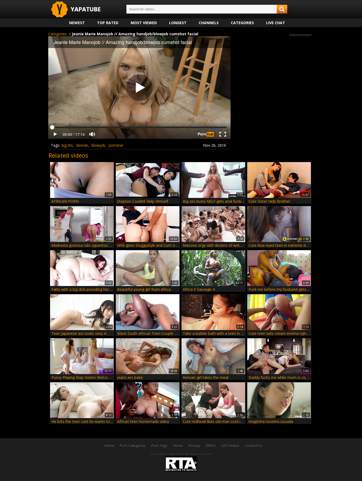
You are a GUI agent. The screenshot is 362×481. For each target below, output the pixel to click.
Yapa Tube (80, 10)
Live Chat (275, 22)
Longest (178, 22)
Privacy (194, 445)
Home (109, 445)
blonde (82, 145)
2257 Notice (230, 445)
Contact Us (253, 445)
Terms (178, 445)
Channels (209, 22)
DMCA (210, 445)
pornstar (116, 145)
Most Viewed (144, 22)
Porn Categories (133, 445)
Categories (242, 22)
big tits (67, 145)
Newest (77, 22)
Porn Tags (159, 445)
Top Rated (107, 22)
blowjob (98, 145)
